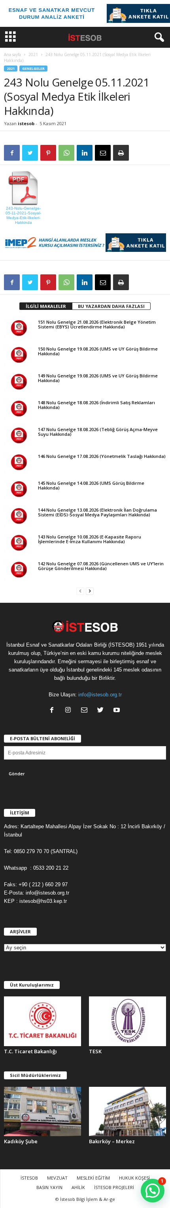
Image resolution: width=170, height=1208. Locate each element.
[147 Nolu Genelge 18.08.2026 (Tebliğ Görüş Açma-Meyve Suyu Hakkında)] (19, 437)
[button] (157, 37)
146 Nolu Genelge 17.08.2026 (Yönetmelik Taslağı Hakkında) (102, 456)
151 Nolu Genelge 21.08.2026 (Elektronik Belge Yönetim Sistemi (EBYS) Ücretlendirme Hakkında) (97, 324)
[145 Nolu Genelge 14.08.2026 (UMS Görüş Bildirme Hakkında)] (19, 490)
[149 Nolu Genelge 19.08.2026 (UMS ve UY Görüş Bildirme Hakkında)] (19, 383)
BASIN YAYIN (49, 1187)
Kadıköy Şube (21, 1141)
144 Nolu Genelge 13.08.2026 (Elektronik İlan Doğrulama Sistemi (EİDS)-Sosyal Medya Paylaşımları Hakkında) (97, 512)
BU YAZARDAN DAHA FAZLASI (111, 306)
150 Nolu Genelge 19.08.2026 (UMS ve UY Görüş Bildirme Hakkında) (98, 351)
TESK (95, 1051)
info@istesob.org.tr (100, 695)
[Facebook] (53, 711)
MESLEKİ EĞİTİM (93, 1178)
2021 (33, 54)
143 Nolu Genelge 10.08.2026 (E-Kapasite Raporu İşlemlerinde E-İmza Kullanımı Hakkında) (89, 539)
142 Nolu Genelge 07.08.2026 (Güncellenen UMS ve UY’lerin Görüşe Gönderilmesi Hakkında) (101, 566)
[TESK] (127, 1021)
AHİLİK (78, 1187)
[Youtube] (117, 711)
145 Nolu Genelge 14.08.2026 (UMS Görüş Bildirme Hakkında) (91, 485)
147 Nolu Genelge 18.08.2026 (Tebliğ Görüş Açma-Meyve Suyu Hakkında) (98, 431)
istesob (26, 123)
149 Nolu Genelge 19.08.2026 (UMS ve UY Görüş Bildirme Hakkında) (98, 378)
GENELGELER (33, 68)
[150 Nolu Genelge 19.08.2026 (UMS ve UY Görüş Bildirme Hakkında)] (19, 356)
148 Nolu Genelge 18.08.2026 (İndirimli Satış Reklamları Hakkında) (96, 405)
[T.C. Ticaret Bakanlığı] (42, 1021)
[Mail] (86, 711)
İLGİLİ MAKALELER (46, 306)
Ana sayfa (12, 54)
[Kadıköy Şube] (42, 1112)
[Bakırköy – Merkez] (127, 1112)
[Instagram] (70, 711)
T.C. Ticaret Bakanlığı (30, 1051)
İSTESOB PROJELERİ (114, 1187)
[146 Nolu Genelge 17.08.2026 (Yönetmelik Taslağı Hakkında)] (19, 463)
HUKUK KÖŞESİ (134, 1178)
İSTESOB (29, 1178)
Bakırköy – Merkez (112, 1141)
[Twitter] (102, 711)
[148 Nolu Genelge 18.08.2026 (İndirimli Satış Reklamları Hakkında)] (19, 410)
